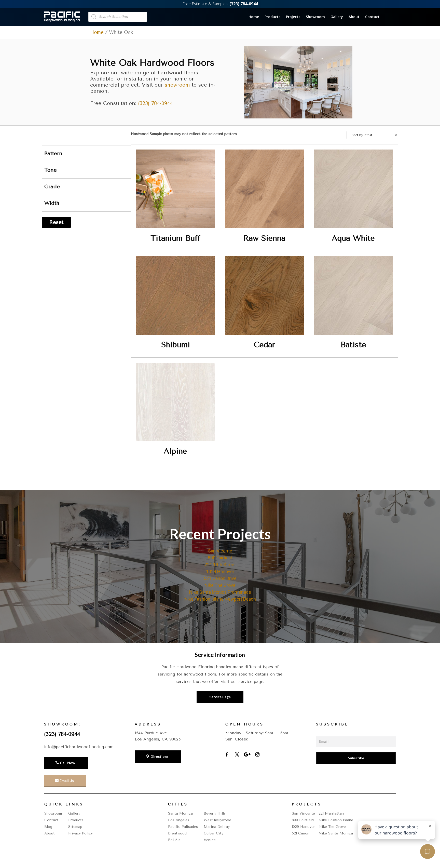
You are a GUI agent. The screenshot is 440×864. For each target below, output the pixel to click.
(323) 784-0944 (155, 103)
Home (254, 17)
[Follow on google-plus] (247, 754)
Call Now (67, 763)
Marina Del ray (217, 827)
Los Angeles (178, 820)
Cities (178, 804)
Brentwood (177, 833)
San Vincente (303, 813)
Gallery (337, 17)
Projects (293, 17)
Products (272, 17)
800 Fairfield (220, 557)
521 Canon (300, 833)
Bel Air (174, 840)
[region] (220, 566)
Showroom (315, 17)
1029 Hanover (220, 571)
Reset (56, 222)
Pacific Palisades (183, 827)
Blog (48, 827)
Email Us (67, 780)
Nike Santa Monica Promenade (220, 592)
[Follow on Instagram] (257, 754)
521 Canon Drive (220, 578)
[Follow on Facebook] (227, 754)
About (354, 17)
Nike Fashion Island (336, 820)
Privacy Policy (80, 833)
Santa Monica (180, 813)
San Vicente (220, 551)
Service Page (220, 697)
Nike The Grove (220, 585)
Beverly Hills (215, 813)
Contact (372, 17)
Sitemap (75, 827)
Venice (210, 840)
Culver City (213, 833)
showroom (177, 85)
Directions (159, 756)
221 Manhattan (331, 813)
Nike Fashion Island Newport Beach (220, 599)
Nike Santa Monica (336, 833)
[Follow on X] (237, 754)
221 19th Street (220, 564)
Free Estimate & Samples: (220, 4)
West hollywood (217, 820)
